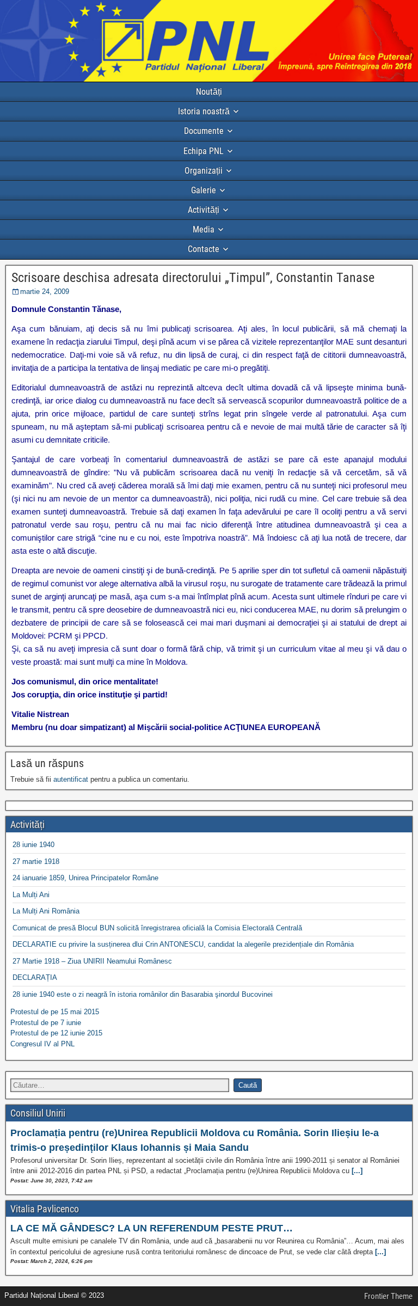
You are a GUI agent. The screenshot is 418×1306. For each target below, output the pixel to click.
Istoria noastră (204, 111)
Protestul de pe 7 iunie (45, 1023)
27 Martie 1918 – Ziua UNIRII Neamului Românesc (92, 961)
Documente (204, 131)
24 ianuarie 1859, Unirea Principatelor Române (85, 878)
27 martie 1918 (36, 861)
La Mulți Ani (31, 895)
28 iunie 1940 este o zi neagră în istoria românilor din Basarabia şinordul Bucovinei (143, 994)
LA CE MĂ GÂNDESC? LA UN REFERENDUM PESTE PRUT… (151, 1228)
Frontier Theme (388, 1296)
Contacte (203, 249)
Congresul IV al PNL (42, 1044)
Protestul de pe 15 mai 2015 (54, 1012)
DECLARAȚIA (35, 977)
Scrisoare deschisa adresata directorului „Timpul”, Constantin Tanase (192, 277)
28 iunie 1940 (33, 845)
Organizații (204, 170)
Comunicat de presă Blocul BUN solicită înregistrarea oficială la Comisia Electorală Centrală (157, 928)
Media (203, 229)
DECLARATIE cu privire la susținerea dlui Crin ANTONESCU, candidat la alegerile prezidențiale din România (183, 944)
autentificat (70, 779)
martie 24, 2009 (44, 291)
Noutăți (209, 92)
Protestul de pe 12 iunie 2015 (56, 1033)
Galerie (203, 190)
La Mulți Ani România (46, 911)
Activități (203, 210)
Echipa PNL (203, 151)
